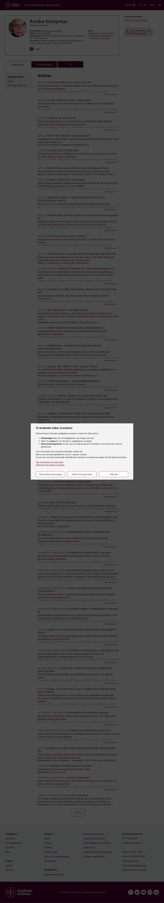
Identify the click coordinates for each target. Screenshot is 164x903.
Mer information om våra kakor (50, 462)
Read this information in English (50, 465)
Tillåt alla (113, 474)
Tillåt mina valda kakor (81, 474)
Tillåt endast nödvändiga (50, 474)
